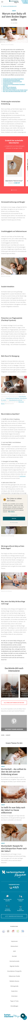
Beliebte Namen (14, 981)
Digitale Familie (14, 966)
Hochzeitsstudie (14, 961)
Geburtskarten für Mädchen (12, 398)
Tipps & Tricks (14, 1001)
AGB (14, 951)
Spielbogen (22, 476)
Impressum (14, 941)
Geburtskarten (22, 396)
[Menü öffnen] (4, 2)
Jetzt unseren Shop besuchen (14, 916)
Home (2, 735)
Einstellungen (14, 1006)
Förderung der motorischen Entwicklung (13, 79)
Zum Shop (25, 2)
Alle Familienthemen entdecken (14, 702)
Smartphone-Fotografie (14, 971)
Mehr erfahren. (11, 511)
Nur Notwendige (14, 522)
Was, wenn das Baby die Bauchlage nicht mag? (14, 91)
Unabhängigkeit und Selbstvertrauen (12, 81)
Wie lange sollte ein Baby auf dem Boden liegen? (15, 90)
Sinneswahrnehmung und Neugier (11, 80)
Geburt (8, 735)
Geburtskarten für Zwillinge (15, 400)
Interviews (14, 996)
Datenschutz (14, 946)
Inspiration (14, 991)
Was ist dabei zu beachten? (10, 88)
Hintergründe (14, 986)
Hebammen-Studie (14, 976)
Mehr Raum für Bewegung (9, 87)
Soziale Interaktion (8, 83)
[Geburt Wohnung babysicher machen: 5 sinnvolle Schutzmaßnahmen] (10, 697)
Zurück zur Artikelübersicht (10, 6)
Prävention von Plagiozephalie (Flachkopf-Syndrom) (14, 85)
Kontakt (14, 956)
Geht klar (14, 518)
